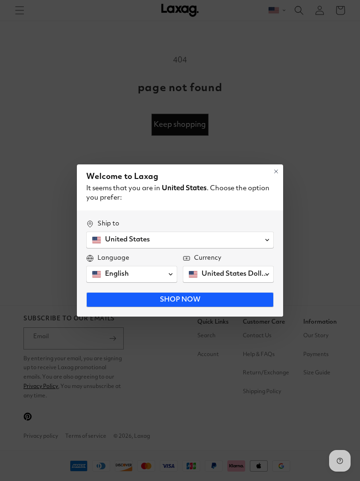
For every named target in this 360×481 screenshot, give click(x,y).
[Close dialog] (276, 171)
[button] (180, 240)
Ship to (108, 223)
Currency (207, 258)
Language (113, 258)
